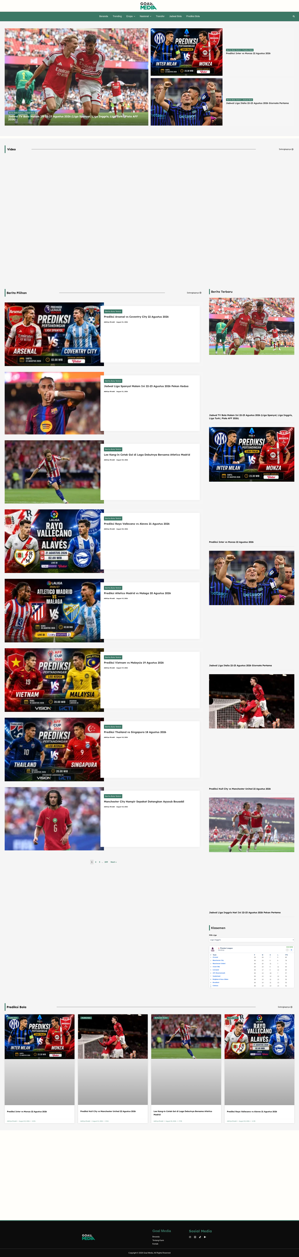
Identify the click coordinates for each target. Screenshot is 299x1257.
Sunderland (216, 976)
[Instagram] (190, 1237)
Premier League (226, 948)
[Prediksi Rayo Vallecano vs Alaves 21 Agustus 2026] (54, 541)
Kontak (155, 1244)
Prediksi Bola (16, 1007)
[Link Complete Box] (76, 77)
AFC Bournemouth (219, 973)
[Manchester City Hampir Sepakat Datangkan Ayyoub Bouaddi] (54, 818)
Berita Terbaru (222, 291)
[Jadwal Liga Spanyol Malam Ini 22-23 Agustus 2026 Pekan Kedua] (54, 403)
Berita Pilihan (17, 293)
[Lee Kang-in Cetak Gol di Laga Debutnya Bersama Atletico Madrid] (54, 472)
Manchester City (218, 960)
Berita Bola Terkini (113, 311)
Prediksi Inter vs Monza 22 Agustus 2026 (231, 542)
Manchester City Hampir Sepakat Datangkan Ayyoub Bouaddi (144, 801)
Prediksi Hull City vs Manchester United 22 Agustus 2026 (240, 788)
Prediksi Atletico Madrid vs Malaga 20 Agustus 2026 (137, 593)
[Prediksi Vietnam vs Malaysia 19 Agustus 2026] (54, 680)
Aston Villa (216, 967)
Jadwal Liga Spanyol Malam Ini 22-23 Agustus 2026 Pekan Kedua (146, 386)
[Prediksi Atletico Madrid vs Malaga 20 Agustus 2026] (54, 610)
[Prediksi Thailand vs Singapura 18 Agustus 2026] (54, 749)
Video (11, 149)
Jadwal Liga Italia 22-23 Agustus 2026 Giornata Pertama (240, 665)
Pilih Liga (213, 935)
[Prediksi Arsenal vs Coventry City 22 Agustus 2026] (54, 334)
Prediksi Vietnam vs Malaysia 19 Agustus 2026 (134, 662)
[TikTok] (200, 1237)
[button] (134, 16)
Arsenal (215, 957)
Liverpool (216, 970)
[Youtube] (195, 1237)
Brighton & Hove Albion (220, 979)
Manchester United (219, 963)
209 (106, 862)
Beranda (156, 1237)
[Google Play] (205, 1237)
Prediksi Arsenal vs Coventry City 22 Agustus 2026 (136, 316)
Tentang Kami (158, 1240)
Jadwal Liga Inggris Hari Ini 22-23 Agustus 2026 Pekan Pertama (245, 912)
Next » (114, 862)
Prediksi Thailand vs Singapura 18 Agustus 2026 (135, 732)
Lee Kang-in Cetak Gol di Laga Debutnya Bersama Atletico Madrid (147, 454)
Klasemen (218, 928)
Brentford (216, 982)
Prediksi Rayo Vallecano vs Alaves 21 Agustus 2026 (137, 523)
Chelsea (215, 985)
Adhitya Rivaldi (109, 322)
